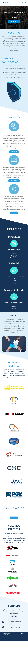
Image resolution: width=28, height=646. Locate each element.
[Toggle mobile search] (22, 3)
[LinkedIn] (21, 633)
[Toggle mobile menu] (25, 3)
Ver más (14, 518)
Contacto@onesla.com (15, 621)
